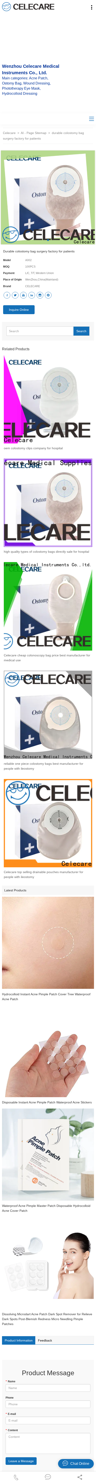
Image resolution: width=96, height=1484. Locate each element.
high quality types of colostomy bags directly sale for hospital (46, 551)
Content (12, 1430)
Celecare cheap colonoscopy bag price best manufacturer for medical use (47, 657)
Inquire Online (19, 309)
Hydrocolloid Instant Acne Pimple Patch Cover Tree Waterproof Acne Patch (46, 996)
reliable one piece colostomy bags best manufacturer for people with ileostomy (43, 766)
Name (10, 1381)
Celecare (9, 133)
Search (81, 331)
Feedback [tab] (45, 1340)
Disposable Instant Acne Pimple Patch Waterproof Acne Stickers (47, 1102)
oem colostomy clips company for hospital (33, 448)
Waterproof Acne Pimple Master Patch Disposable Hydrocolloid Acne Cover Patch (46, 1208)
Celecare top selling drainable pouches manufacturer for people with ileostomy (43, 874)
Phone (10, 1397)
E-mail (11, 1414)
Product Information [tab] (19, 1340)
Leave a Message (21, 1461)
